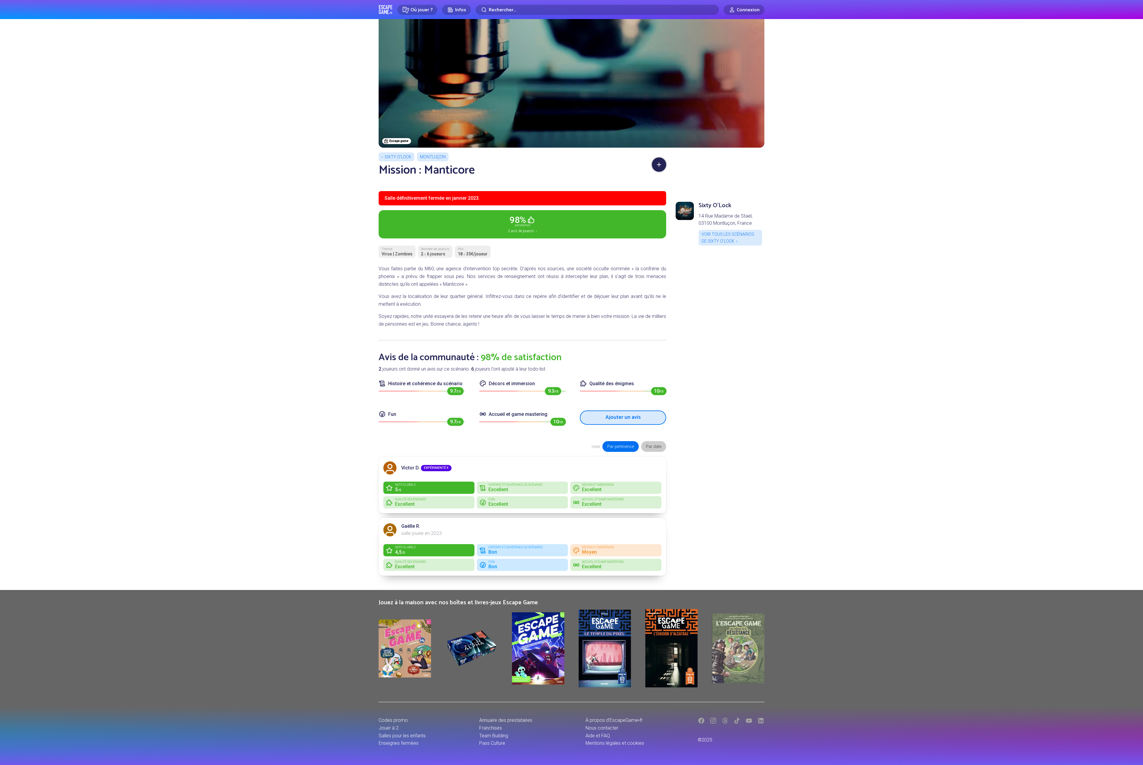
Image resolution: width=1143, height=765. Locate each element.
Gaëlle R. (410, 526)
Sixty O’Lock (398, 156)
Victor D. (410, 468)
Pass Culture (492, 743)
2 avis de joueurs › (522, 224)
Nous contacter (601, 728)
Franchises (490, 728)
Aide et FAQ (597, 736)
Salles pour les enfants (402, 736)
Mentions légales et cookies (614, 743)
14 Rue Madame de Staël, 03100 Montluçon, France (725, 219)
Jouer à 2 (389, 728)
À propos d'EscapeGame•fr (614, 720)
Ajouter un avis (623, 417)
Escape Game (386, 9)
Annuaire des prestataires (505, 720)
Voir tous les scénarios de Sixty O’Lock (728, 237)
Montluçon (433, 156)
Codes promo (393, 720)
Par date (653, 446)
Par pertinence (620, 446)
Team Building (493, 736)
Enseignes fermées (399, 743)
